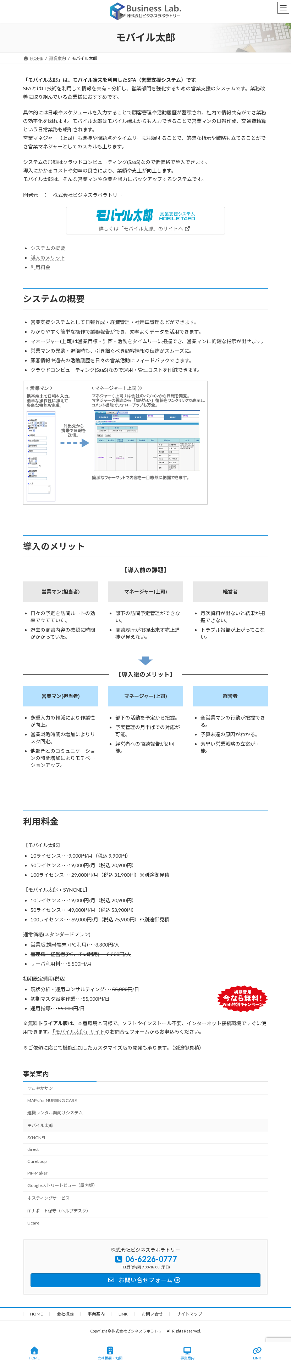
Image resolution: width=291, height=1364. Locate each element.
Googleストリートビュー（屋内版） (62, 1185)
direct (33, 1149)
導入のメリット (48, 258)
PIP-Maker (37, 1172)
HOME (36, 1314)
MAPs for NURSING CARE (52, 1100)
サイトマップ (189, 1314)
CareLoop (36, 1161)
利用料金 (40, 267)
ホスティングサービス (48, 1197)
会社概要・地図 (110, 1358)
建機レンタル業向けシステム (55, 1112)
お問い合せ (152, 1314)
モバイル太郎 (40, 1125)
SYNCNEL (36, 1137)
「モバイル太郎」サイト (79, 1032)
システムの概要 (48, 248)
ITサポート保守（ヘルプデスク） (58, 1211)
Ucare (33, 1223)
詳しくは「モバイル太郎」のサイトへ (141, 229)
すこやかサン (40, 1088)
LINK (123, 1314)
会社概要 (65, 1314)
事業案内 (36, 1074)
